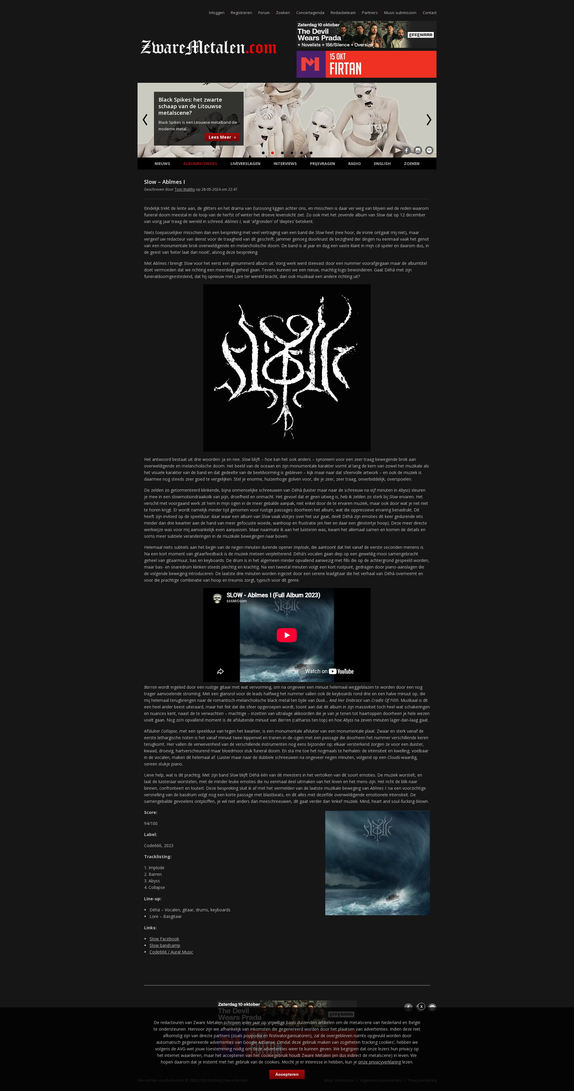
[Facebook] (406, 150)
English (382, 163)
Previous (145, 119)
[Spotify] (429, 150)
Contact (429, 12)
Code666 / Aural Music (171, 952)
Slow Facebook (164, 939)
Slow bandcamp (164, 945)
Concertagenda (310, 12)
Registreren (241, 12)
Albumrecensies (200, 163)
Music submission (400, 12)
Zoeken (283, 12)
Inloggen (217, 12)
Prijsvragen (322, 163)
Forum (264, 12)
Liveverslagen (245, 163)
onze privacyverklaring (379, 1062)
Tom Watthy (185, 189)
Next (428, 119)
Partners (370, 12)
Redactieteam (343, 12)
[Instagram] (418, 150)
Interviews (285, 163)
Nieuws (162, 163)
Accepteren (287, 1074)
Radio (354, 163)
